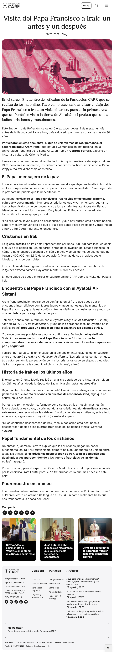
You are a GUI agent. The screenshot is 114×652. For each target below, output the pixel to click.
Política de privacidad (25, 642)
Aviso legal (9, 642)
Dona (86, 5)
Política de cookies (44, 642)
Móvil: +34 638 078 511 (15, 586)
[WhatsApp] (27, 512)
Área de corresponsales (64, 642)
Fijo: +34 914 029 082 (14, 583)
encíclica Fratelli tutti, (24, 472)
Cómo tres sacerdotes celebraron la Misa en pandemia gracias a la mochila (95, 552)
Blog (64, 34)
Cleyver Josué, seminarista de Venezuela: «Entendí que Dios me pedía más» (20, 549)
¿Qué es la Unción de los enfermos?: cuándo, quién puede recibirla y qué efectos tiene (82, 581)
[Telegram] (32, 512)
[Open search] (96, 5)
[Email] (16, 512)
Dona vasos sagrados (37, 589)
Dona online (37, 579)
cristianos (60, 202)
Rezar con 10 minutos (55, 597)
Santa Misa (54, 588)
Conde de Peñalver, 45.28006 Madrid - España (15, 591)
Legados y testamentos (37, 595)
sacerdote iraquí (16, 184)
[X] (5, 512)
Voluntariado (54, 583)
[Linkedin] (21, 512)
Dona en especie (39, 583)
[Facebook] (10, 512)
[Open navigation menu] (106, 5)
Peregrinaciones (56, 579)
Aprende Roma (56, 592)
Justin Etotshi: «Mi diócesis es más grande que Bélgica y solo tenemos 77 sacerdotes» (58, 550)
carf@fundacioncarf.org (15, 579)
